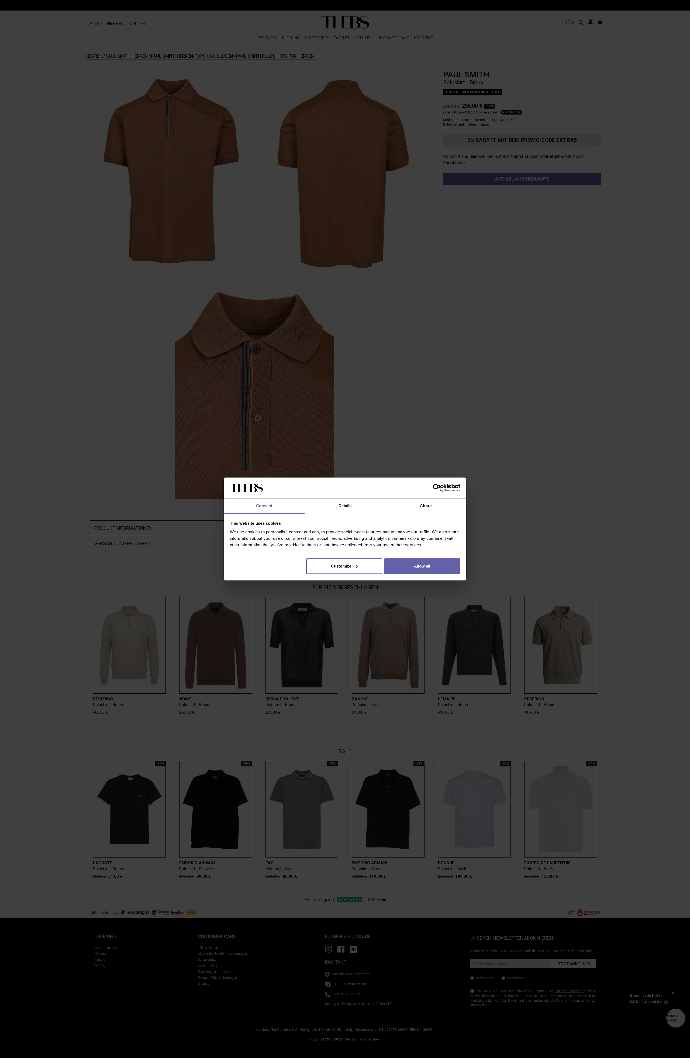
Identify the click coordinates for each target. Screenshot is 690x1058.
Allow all (422, 566)
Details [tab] (345, 505)
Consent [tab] (264, 505)
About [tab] (426, 505)
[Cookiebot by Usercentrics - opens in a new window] (436, 488)
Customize (341, 566)
